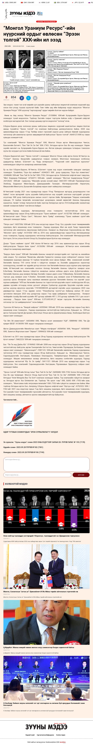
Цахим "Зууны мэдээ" (46, 21)
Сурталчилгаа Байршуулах (45, 735)
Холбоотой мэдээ (16, 484)
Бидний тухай (30, 735)
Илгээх (81, 475)
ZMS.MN (8, 46)
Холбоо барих (60, 735)
